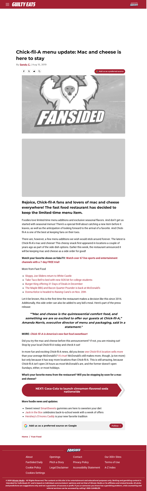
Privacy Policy (81, 462)
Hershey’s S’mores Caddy (40, 416)
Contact (77, 456)
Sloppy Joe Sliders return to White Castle (48, 275)
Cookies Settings (35, 472)
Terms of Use (112, 462)
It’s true (62, 355)
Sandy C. (25, 64)
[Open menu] (7, 4)
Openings (55, 456)
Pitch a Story (57, 462)
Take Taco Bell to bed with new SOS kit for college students (58, 279)
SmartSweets (48, 408)
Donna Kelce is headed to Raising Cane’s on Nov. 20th (55, 291)
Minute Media (18, 480)
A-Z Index (110, 467)
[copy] (39, 71)
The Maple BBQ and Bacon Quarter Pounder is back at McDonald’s (62, 287)
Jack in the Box (33, 412)
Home (25, 436)
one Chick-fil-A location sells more (104, 351)
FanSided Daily (34, 462)
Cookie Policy (33, 467)
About (29, 456)
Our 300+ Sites (113, 456)
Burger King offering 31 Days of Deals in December (54, 283)
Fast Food (36, 436)
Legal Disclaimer (59, 467)
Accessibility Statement (86, 467)
